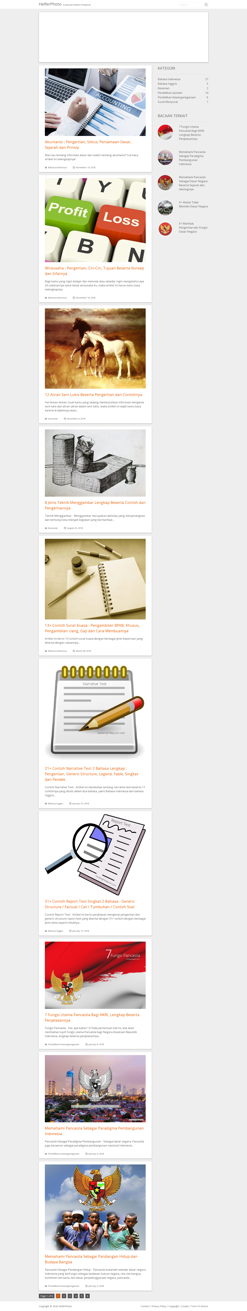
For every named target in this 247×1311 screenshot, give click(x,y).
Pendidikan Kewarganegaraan (63, 1044)
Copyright (174, 1306)
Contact (145, 1306)
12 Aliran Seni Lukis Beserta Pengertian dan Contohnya (93, 394)
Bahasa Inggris (55, 803)
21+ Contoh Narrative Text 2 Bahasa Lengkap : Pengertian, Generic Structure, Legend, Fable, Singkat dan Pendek (91, 774)
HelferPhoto (50, 4)
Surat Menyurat (168, 102)
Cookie (185, 1306)
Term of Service (199, 1306)
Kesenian (53, 418)
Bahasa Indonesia (57, 167)
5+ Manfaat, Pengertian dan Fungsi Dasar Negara (193, 227)
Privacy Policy (159, 1306)
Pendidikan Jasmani (170, 93)
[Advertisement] (123, 37)
